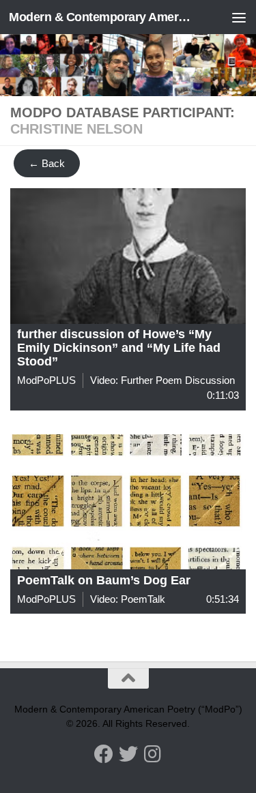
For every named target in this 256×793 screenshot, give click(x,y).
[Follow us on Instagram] (152, 754)
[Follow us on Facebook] (103, 754)
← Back (47, 163)
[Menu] (239, 17)
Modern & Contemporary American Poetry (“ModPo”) (101, 17)
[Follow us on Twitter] (128, 754)
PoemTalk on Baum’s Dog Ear (103, 580)
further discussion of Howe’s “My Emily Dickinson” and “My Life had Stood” (119, 347)
